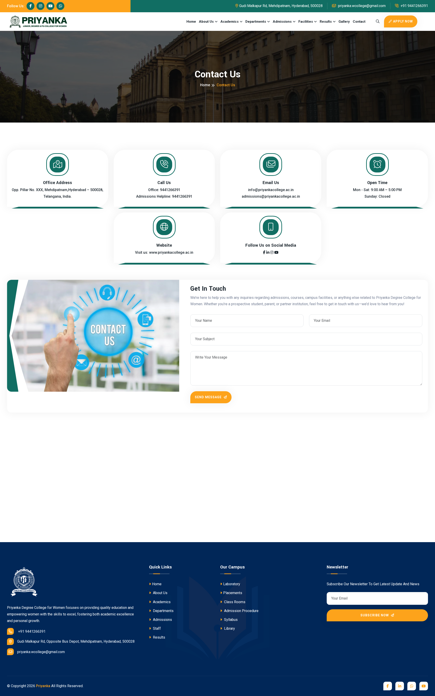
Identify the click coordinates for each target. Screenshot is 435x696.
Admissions (282, 22)
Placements (232, 593)
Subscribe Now (375, 615)
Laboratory (231, 584)
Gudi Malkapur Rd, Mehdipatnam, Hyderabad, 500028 (281, 6)
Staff (156, 628)
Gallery (344, 22)
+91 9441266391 (414, 6)
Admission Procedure (241, 611)
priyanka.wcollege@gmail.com (361, 6)
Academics (229, 22)
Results (326, 22)
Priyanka (43, 686)
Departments (255, 22)
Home (191, 22)
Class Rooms (234, 602)
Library (229, 628)
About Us (206, 22)
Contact (359, 22)
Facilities (305, 22)
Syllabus (230, 619)
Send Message (208, 397)
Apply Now (403, 21)
